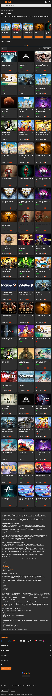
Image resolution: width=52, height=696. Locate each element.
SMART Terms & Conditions (32, 685)
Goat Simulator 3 (6, 566)
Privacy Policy (3, 685)
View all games (47, 21)
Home (2, 10)
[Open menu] (2, 2)
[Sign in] (45, 2)
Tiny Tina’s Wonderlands (8, 569)
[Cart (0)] (49, 2)
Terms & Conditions (22, 685)
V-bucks (3, 605)
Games (7, 10)
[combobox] (26, 5)
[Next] (31, 509)
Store (4, 10)
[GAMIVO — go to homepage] (8, 2)
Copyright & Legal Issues (12, 685)
